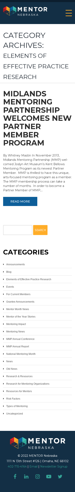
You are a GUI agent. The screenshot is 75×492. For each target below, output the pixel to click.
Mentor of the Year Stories (20, 316)
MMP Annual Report (17, 346)
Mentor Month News (17, 309)
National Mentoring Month (21, 354)
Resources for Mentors (19, 391)
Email (33, 466)
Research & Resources (19, 376)
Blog (8, 271)
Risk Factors (13, 398)
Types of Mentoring (17, 406)
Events (10, 286)
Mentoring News (15, 331)
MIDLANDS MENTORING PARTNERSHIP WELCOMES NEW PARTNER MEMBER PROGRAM (37, 118)
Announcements (15, 264)
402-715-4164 (17, 466)
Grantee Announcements (20, 301)
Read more (20, 201)
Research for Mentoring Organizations (27, 383)
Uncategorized (14, 413)
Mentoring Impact (16, 324)
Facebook (15, 476)
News (9, 361)
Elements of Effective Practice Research (28, 279)
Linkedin (26, 476)
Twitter (60, 476)
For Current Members (18, 294)
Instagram (37, 476)
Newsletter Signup (54, 466)
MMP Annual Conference (20, 339)
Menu (69, 13)
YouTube (49, 476)
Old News (11, 368)
